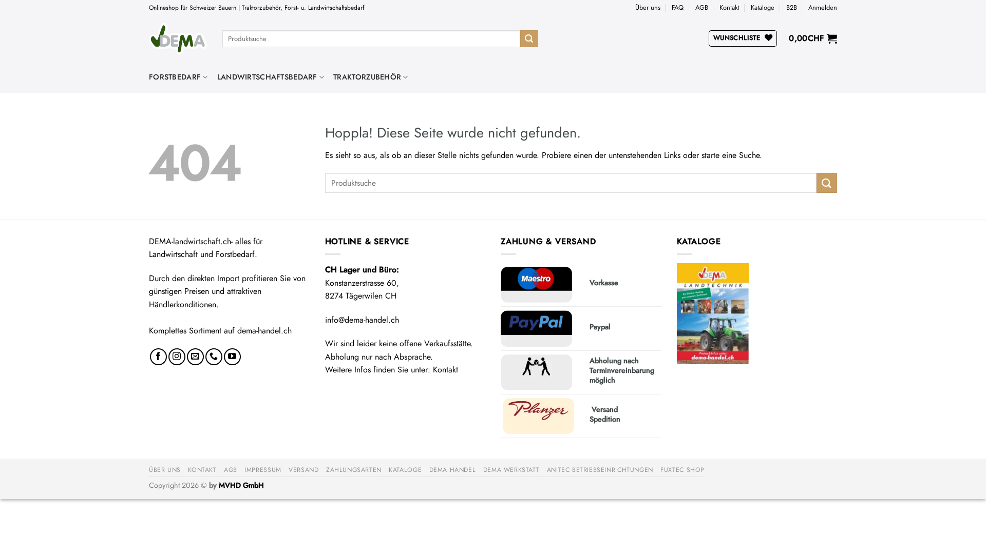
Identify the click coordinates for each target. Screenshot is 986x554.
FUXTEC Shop (682, 469)
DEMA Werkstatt (511, 469)
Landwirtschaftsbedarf (267, 77)
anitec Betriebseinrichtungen (600, 469)
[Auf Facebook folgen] (158, 356)
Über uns (647, 7)
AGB (701, 7)
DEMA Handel (452, 469)
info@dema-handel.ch (362, 320)
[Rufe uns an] (213, 356)
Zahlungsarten (354, 469)
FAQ (678, 7)
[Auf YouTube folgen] (232, 356)
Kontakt (729, 7)
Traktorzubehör (367, 77)
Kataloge (762, 7)
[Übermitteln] (529, 39)
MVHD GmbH (241, 485)
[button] (822, 7)
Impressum (262, 469)
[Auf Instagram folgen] (176, 356)
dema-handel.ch (264, 331)
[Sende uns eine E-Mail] (195, 356)
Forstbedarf (175, 77)
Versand (303, 469)
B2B (791, 7)
